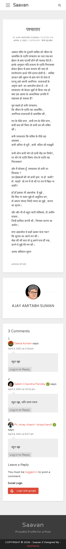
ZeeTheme (33, 545)
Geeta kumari (23, 343)
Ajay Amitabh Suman (27, 37)
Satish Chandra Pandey (32, 384)
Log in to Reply (20, 369)
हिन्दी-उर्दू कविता (47, 40)
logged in (31, 472)
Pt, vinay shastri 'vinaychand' (35, 424)
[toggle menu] (8, 5)
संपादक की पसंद (19, 264)
